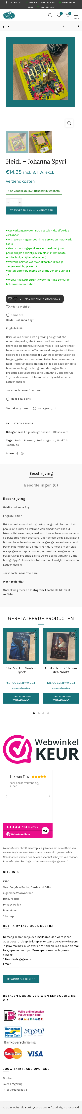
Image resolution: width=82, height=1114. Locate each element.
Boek (18, 440)
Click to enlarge (69, 123)
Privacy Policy (12, 904)
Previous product (66, 26)
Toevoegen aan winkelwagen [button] (21, 698)
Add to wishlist (20, 306)
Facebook (51, 590)
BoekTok (62, 440)
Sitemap (8, 916)
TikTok (63, 590)
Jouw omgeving (12, 1084)
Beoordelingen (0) (41, 485)
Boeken (28, 440)
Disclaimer (10, 910)
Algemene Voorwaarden (18, 893)
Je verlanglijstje (17, 1089)
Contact (8, 1078)
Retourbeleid (11, 899)
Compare (17, 315)
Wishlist (61, 13)
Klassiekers (60, 432)
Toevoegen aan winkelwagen (31, 210)
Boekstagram (45, 440)
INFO (6, 881)
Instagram (44, 408)
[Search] (50, 15)
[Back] (6, 26)
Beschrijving (41, 473)
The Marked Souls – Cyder (21, 670)
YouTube (8, 594)
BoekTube (12, 445)
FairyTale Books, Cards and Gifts (33, 1107)
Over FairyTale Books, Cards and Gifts (27, 887)
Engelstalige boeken (37, 432)
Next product (76, 26)
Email (7, 964)
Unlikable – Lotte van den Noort (61, 670)
